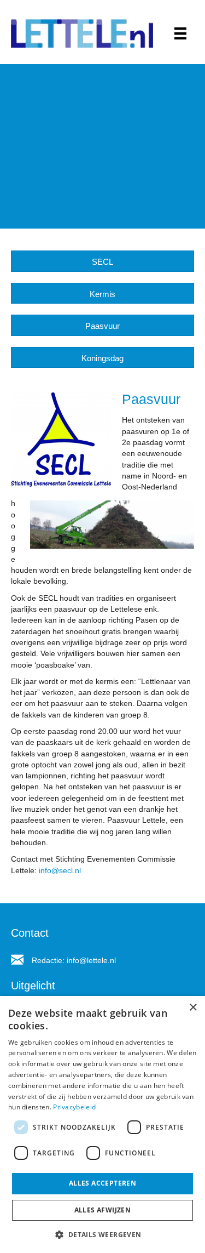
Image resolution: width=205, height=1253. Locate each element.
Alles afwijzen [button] (102, 1210)
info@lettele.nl (91, 960)
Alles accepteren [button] (102, 1183)
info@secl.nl (60, 870)
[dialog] (102, 1124)
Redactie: (49, 960)
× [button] (193, 1008)
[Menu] (180, 33)
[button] (102, 1234)
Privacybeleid (74, 1107)
